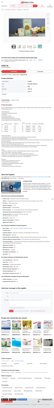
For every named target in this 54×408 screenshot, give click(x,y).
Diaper (24, 228)
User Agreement (34, 404)
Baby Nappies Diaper (28, 390)
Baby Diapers (26, 9)
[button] (2, 2)
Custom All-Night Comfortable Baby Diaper (15, 350)
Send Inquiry (14, 71)
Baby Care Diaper (17, 390)
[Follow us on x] (45, 399)
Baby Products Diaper (6, 390)
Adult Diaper (13, 228)
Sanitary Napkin (19, 228)
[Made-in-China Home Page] (27, 2)
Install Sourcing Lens (7, 401)
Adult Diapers (29, 363)
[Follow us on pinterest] (51, 399)
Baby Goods (19, 9)
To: (8, 296)
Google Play (13, 399)
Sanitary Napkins (43, 363)
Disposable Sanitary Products (7, 366)
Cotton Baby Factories (40, 387)
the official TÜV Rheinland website (39, 176)
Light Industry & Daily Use (10, 9)
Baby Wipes (16, 363)
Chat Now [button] (41, 71)
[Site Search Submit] (35, 6)
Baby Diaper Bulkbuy (19, 394)
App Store (4, 399)
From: (7, 293)
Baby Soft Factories (29, 387)
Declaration (41, 404)
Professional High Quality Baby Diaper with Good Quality (47, 350)
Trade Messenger (22, 399)
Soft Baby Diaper (38, 390)
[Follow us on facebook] (43, 399)
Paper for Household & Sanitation (25, 378)
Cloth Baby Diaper (38, 378)
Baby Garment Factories (7, 387)
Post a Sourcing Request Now (38, 311)
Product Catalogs (20, 360)
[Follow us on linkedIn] (38, 401)
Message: (7, 300)
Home (2, 9)
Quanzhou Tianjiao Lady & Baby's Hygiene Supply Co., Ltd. (16, 60)
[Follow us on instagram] (47, 399)
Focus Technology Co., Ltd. (18, 404)
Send (11, 311)
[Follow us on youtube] (49, 399)
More (2, 396)
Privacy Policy (47, 404)
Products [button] (13, 5)
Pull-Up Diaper (47, 378)
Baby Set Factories (19, 387)
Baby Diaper (29, 228)
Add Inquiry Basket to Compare (27, 51)
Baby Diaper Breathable (7, 394)
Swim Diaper (4, 381)
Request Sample (23, 74)
